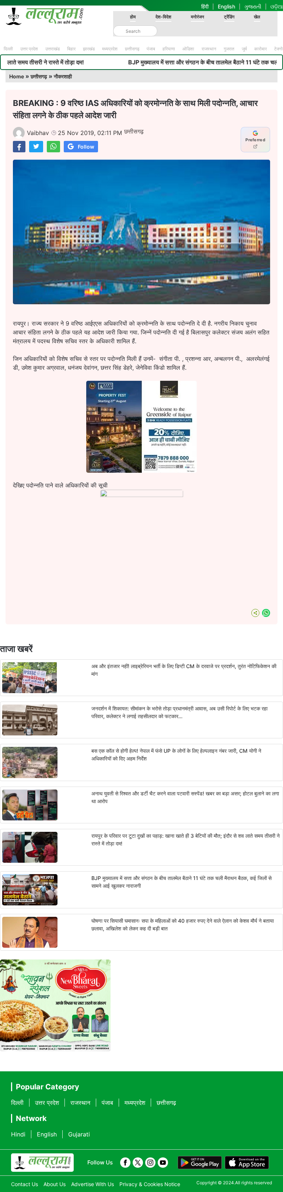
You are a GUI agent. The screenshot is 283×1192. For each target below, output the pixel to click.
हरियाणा (169, 49)
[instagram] (150, 1163)
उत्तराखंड (52, 49)
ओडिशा (188, 49)
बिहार (71, 49)
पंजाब (151, 49)
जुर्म (244, 49)
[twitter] (138, 1163)
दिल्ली (8, 49)
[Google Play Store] (200, 1162)
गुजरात (229, 49)
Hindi (18, 1134)
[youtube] (163, 1163)
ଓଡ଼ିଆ (276, 6)
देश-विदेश (163, 16)
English (226, 6)
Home (16, 76)
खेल (257, 16)
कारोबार (260, 49)
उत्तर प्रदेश (29, 49)
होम (133, 16)
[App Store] (247, 1162)
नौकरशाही (63, 76)
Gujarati (79, 1134)
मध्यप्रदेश (110, 49)
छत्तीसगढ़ (132, 49)
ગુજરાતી (252, 6)
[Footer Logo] (42, 1162)
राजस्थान (209, 49)
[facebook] (125, 1163)
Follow (86, 146)
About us (54, 1184)
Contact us (24, 1184)
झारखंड (89, 49)
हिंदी (205, 6)
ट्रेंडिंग (229, 16)
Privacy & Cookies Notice (149, 1184)
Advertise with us (92, 1184)
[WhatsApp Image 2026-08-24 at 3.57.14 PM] (141, 470)
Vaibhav (38, 132)
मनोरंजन (197, 16)
